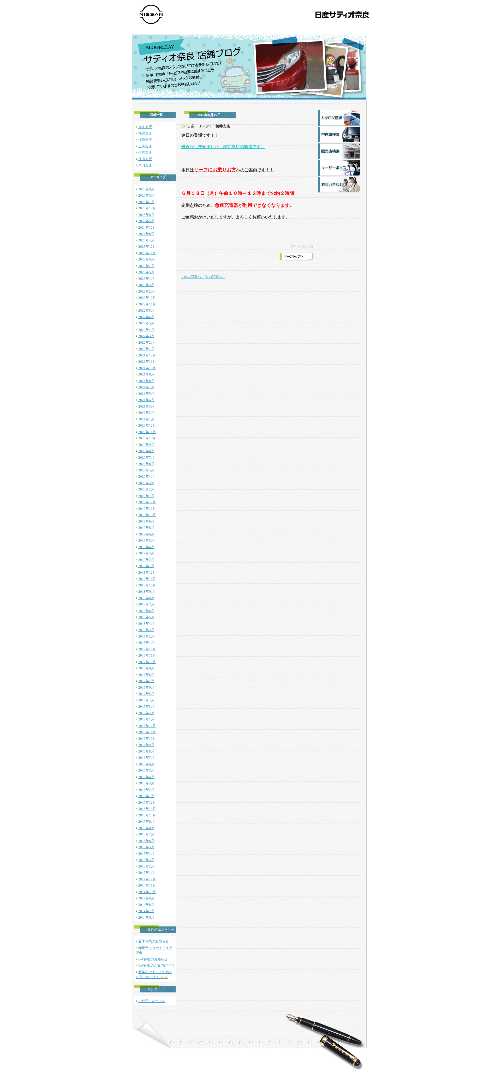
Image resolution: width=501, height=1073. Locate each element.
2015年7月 (146, 834)
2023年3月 (146, 285)
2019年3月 (146, 553)
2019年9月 (146, 521)
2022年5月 (146, 323)
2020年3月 (146, 483)
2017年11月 (147, 655)
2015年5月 (146, 847)
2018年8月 (146, 598)
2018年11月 (147, 579)
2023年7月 (146, 266)
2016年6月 (146, 764)
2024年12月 (147, 227)
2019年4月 (146, 547)
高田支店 (145, 165)
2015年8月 (146, 828)
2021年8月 (146, 381)
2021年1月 (146, 419)
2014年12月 (147, 879)
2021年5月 (146, 394)
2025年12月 (147, 208)
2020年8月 (146, 451)
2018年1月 (146, 643)
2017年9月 (146, 668)
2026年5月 (146, 195)
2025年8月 (146, 215)
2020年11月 (147, 432)
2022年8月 (146, 310)
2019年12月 (147, 502)
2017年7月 (146, 681)
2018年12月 (147, 572)
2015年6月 (146, 841)
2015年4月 (146, 854)
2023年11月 (147, 253)
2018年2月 (146, 636)
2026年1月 (146, 202)
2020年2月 (146, 489)
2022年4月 (146, 330)
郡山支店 (145, 159)
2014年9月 (146, 898)
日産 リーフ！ (200, 126)
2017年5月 (146, 694)
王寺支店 (145, 146)
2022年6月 (146, 317)
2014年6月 (146, 917)
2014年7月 (146, 911)
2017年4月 (146, 700)
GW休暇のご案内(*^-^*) (156, 965)
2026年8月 (146, 189)
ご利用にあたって (151, 1001)
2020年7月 (146, 457)
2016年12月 (147, 726)
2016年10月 (147, 739)
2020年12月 (147, 425)
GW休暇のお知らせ (153, 959)
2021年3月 (146, 406)
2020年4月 (146, 476)
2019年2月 (146, 560)
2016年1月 (146, 796)
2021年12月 (147, 355)
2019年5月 (146, 540)
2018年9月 (146, 591)
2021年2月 (146, 413)
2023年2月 (146, 291)
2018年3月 (146, 630)
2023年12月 (147, 246)
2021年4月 (146, 400)
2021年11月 (147, 361)
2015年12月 (147, 802)
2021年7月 (146, 387)
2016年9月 (146, 745)
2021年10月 (147, 368)
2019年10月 (147, 515)
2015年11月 (147, 809)
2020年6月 (146, 464)
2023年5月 (146, 272)
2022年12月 (147, 298)
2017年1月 (146, 719)
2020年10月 (147, 438)
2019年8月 (146, 528)
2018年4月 (146, 624)
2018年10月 (147, 585)
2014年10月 (147, 892)
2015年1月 (146, 873)
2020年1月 (146, 496)
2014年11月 (147, 885)
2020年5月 (146, 470)
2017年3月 (146, 706)
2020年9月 (146, 445)
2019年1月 (146, 566)
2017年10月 (147, 662)
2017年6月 (146, 687)
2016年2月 (146, 790)
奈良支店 (145, 127)
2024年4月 (146, 240)
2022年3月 (146, 336)
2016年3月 (146, 783)
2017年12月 (147, 649)
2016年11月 (147, 732)
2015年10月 (147, 815)
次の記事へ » (215, 277)
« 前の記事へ (192, 277)
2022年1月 (146, 349)
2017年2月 (146, 713)
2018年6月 (146, 611)
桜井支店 (145, 133)
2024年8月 (146, 234)
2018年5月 (146, 617)
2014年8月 (146, 905)
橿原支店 (145, 140)
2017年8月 (146, 675)
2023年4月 (146, 279)
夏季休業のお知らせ (153, 941)
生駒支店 (145, 152)
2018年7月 (146, 604)
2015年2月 (146, 866)
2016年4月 (146, 777)
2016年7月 (146, 758)
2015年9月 (146, 821)
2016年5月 (146, 770)
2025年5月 (146, 221)
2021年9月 (146, 374)
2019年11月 (147, 509)
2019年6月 (146, 534)
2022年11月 (147, 304)
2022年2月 (146, 342)
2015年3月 (146, 860)
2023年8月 (146, 259)
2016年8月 (146, 751)
